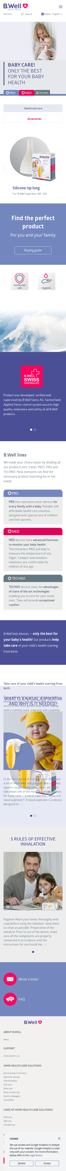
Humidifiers (9, 1099)
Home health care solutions (23, 1065)
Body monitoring (11, 1092)
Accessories (34, 119)
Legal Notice (35, 1155)
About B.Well (12, 1032)
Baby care (8, 1088)
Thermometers (10, 1080)
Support (9, 1048)
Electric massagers (12, 1096)
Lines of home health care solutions (28, 1110)
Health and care (33, 108)
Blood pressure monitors (15, 1073)
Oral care (8, 1084)
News (6, 1039)
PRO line (7, 1121)
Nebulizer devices (12, 1076)
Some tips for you (12, 1055)
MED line (8, 1117)
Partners (8, 14)
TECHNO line (9, 1124)
